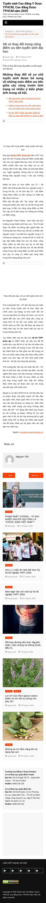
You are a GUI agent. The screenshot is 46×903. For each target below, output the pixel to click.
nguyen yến (9, 57)
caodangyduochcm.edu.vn (31, 432)
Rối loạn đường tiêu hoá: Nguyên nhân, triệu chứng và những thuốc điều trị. (23, 645)
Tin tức (24, 60)
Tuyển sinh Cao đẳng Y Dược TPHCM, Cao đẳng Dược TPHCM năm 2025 (22, 7)
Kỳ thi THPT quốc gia (13, 60)
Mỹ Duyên (11, 526)
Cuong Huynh (12, 577)
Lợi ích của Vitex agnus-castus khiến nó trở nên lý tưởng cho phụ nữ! (21, 698)
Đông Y (17, 691)
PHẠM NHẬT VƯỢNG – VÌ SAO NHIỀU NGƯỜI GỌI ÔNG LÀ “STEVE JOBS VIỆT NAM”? (22, 519)
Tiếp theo (34, 475)
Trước (10, 475)
